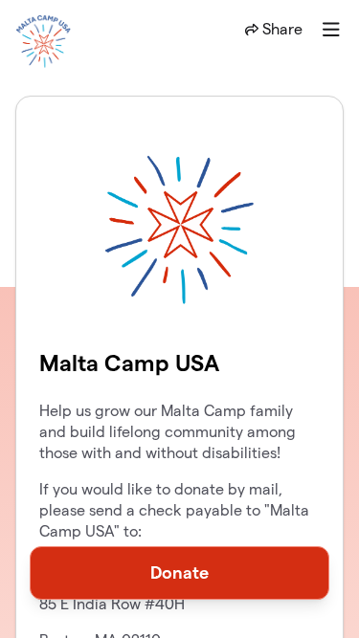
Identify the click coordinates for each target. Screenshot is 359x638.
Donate (179, 572)
